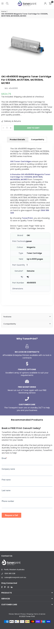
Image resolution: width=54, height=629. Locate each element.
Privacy (23, 614)
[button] (50, 3)
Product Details (17, 139)
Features (7, 316)
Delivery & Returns (12, 121)
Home (3, 11)
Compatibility (37, 139)
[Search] (7, 3)
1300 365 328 (9, 573)
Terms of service (39, 614)
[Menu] (2, 3)
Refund (17, 614)
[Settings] (45, 3)
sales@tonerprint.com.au (15, 577)
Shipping (18, 96)
